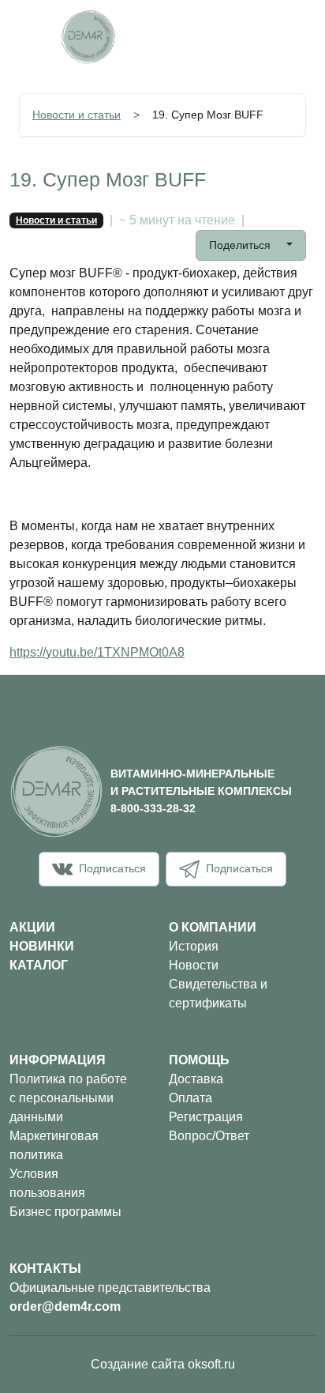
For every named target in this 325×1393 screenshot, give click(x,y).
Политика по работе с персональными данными (68, 1098)
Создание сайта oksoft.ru (163, 1364)
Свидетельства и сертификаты (218, 993)
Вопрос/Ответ (209, 1136)
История (194, 946)
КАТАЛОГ (38, 965)
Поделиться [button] (241, 245)
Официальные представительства (110, 1287)
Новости (194, 965)
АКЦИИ (32, 927)
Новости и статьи (76, 114)
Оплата (190, 1098)
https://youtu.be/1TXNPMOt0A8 (97, 652)
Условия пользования (47, 1183)
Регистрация (206, 1117)
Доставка (196, 1079)
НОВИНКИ (41, 946)
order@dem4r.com (65, 1306)
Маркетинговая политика (54, 1145)
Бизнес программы (65, 1211)
